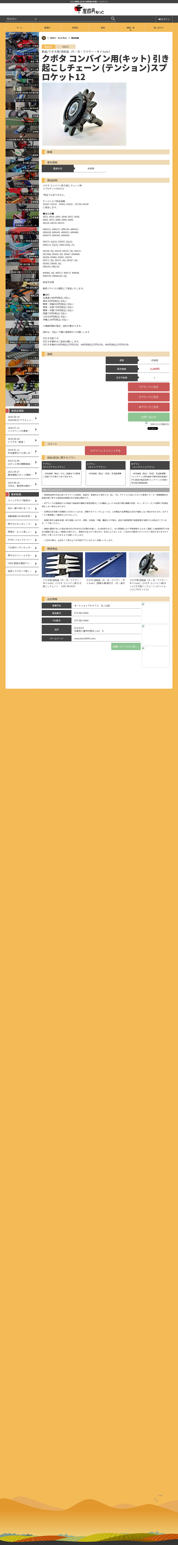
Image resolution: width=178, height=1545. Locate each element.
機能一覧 (131, 27)
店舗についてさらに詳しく (126, 646)
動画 (103, 27)
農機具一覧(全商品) (58, 38)
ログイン (165, 19)
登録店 (75, 27)
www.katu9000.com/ (85, 638)
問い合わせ (158, 27)
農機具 (47, 27)
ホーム (19, 27)
